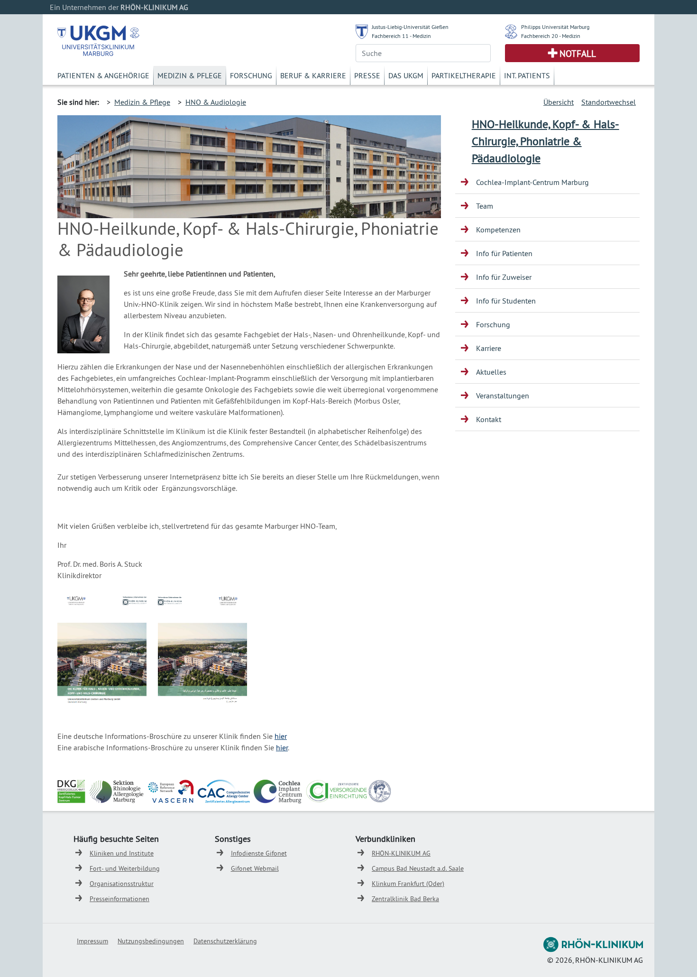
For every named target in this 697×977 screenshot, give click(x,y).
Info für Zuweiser (504, 277)
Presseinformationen (119, 898)
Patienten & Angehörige (103, 75)
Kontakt (488, 419)
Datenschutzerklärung (225, 941)
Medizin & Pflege (189, 75)
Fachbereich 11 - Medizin (401, 35)
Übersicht (558, 102)
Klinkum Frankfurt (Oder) (408, 883)
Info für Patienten (504, 253)
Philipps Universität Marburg (555, 26)
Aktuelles (491, 372)
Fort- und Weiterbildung (125, 868)
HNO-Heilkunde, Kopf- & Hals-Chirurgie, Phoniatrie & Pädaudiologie (545, 141)
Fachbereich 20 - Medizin (550, 35)
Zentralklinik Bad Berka (405, 898)
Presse (367, 75)
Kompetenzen (498, 229)
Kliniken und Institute (122, 853)
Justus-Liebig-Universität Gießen (410, 26)
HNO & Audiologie (215, 102)
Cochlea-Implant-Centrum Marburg (532, 182)
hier (281, 736)
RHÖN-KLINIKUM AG (401, 853)
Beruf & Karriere (313, 75)
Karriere (488, 348)
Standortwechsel (608, 102)
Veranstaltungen (502, 395)
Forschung (251, 75)
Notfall (577, 53)
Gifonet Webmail (255, 868)
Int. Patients (527, 75)
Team (484, 206)
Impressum (92, 941)
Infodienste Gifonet (259, 853)
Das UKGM (405, 75)
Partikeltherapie (463, 75)
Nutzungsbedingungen (151, 941)
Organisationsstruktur (122, 883)
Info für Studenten (506, 300)
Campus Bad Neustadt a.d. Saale (418, 868)
